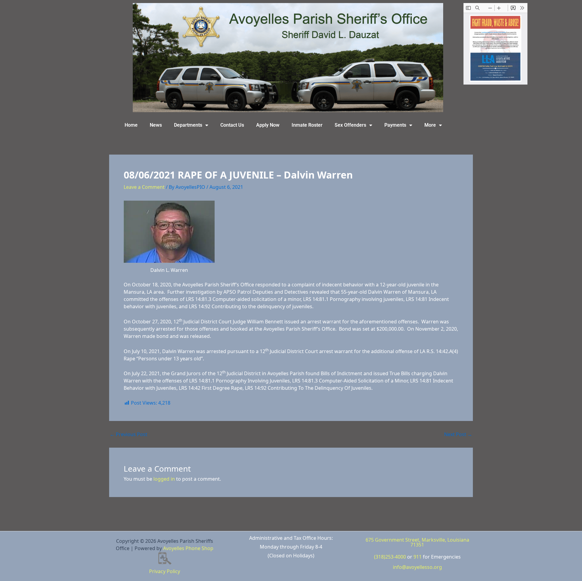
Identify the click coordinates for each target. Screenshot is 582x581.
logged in (164, 479)
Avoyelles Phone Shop (188, 548)
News (156, 125)
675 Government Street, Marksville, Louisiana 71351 (417, 542)
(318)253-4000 (390, 556)
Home (131, 125)
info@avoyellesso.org (417, 567)
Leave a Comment (144, 187)
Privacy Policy (164, 571)
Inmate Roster (307, 125)
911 (417, 556)
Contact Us (232, 125)
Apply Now (267, 125)
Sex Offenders (350, 125)
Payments (395, 125)
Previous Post (128, 434)
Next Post (458, 434)
